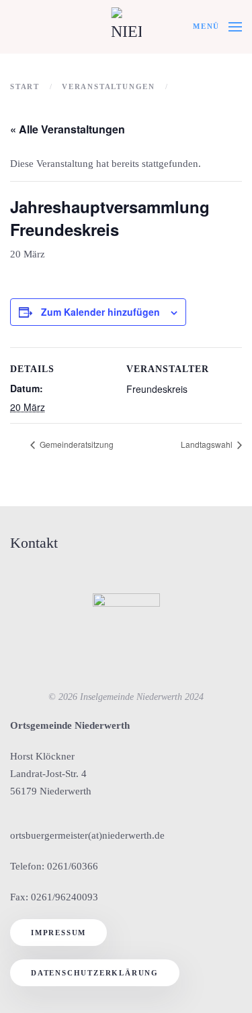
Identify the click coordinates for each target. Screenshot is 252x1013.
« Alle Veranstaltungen (67, 129)
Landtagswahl (208, 444)
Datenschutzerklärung (95, 973)
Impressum (58, 933)
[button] (217, 27)
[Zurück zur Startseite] (126, 27)
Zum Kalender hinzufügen (100, 311)
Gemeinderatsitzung (76, 444)
